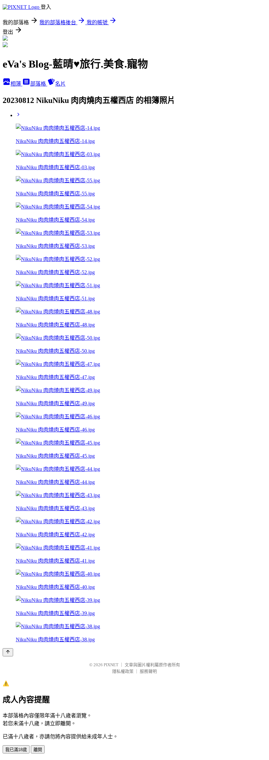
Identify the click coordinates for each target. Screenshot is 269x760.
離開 (37, 749)
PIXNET (111, 664)
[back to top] (8, 652)
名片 (60, 84)
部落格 (38, 84)
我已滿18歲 (16, 749)
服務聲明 (148, 671)
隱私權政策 (123, 671)
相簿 (16, 84)
